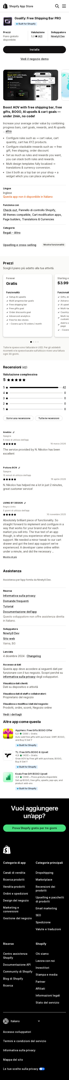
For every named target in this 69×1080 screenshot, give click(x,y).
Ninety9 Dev (58, 36)
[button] (34, 738)
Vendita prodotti (14, 886)
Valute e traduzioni (48, 929)
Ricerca (8, 985)
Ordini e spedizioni (15, 893)
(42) (40, 36)
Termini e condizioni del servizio (24, 1041)
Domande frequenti (16, 601)
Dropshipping (44, 872)
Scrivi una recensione (18, 418)
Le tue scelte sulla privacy (20, 1068)
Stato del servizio (47, 1002)
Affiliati (40, 988)
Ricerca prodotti (14, 879)
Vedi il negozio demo (35, 59)
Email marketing (46, 908)
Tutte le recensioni (48, 418)
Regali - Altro (12, 232)
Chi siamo (42, 953)
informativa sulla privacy (19, 676)
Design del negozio (16, 900)
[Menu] (64, 6)
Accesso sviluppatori (17, 1031)
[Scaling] (38, 342)
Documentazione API (17, 964)
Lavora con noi (45, 960)
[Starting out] (33, 342)
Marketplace (44, 879)
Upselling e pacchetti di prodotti (50, 899)
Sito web (9, 638)
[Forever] (31, 342)
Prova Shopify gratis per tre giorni (34, 828)
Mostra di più (10, 557)
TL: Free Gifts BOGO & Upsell (31, 752)
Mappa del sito (13, 1059)
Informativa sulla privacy (19, 595)
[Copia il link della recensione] (13, 432)
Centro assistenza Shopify (15, 955)
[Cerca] (57, 6)
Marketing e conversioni (11, 909)
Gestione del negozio (17, 918)
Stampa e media (46, 974)
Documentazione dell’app (20, 611)
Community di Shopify (17, 971)
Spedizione (43, 922)
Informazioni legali (48, 995)
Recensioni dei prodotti (45, 888)
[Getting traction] (35, 342)
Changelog (34, 656)
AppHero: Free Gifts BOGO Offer (33, 730)
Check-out (10, 210)
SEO (38, 915)
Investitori (42, 967)
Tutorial (8, 606)
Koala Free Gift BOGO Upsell (31, 773)
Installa (34, 49)
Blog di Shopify (13, 978)
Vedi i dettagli (12, 714)
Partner (40, 981)
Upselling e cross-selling (19, 245)
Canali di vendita (14, 872)
